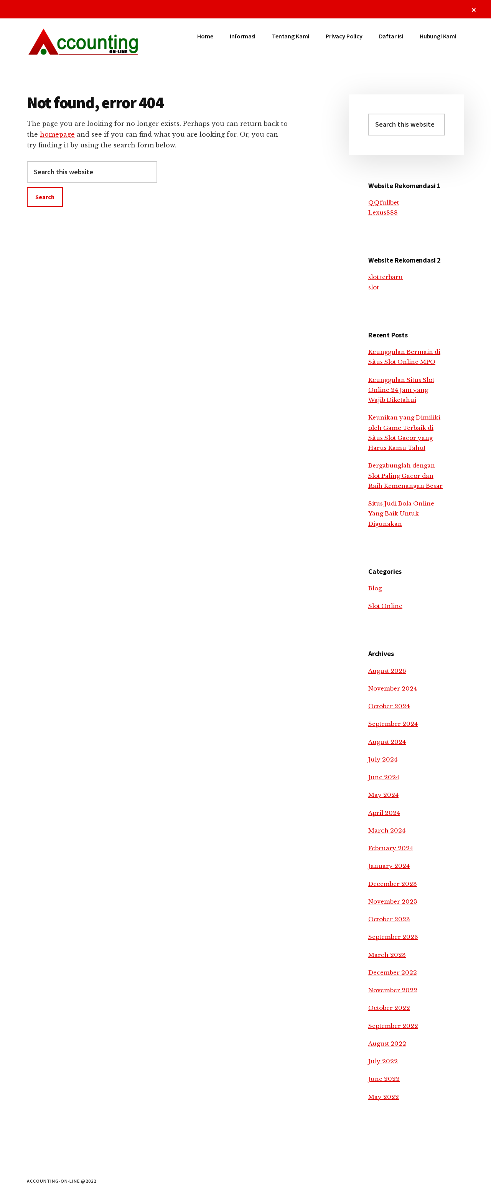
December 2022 (392, 972)
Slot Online (385, 606)
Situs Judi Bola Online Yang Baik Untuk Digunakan (401, 513)
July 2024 (382, 759)
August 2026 (387, 670)
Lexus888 (383, 212)
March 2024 (386, 830)
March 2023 (387, 954)
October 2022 (389, 1007)
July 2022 (383, 1061)
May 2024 (383, 794)
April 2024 (384, 812)
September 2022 (393, 1025)
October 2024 (389, 706)
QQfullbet (383, 202)
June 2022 (384, 1078)
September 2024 (393, 723)
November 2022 (392, 990)
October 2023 (389, 919)
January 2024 (389, 865)
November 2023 (392, 901)
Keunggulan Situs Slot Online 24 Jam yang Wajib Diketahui (401, 390)
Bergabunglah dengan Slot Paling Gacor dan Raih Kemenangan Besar (405, 475)
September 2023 (393, 936)
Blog (375, 588)
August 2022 (387, 1043)
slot (373, 287)
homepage (57, 134)
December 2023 (392, 883)
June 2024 (383, 777)
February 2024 (390, 848)
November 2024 (392, 688)
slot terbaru (385, 277)
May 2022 (383, 1097)
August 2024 (387, 741)
